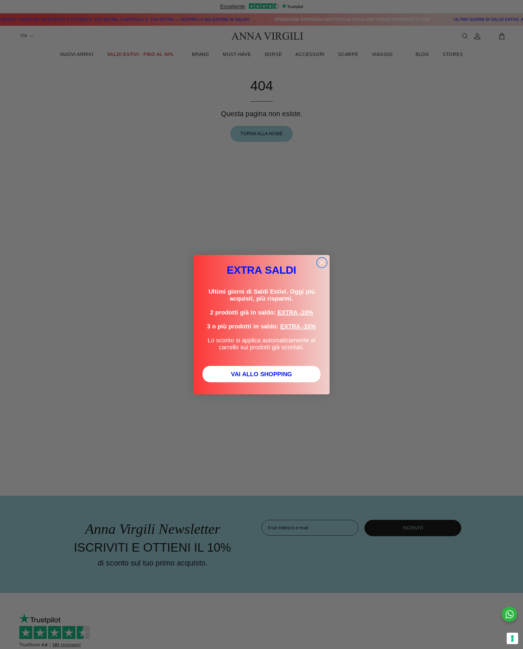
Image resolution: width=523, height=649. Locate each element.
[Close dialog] (322, 262)
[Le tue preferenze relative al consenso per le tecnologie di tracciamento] (512, 638)
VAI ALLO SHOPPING (261, 374)
